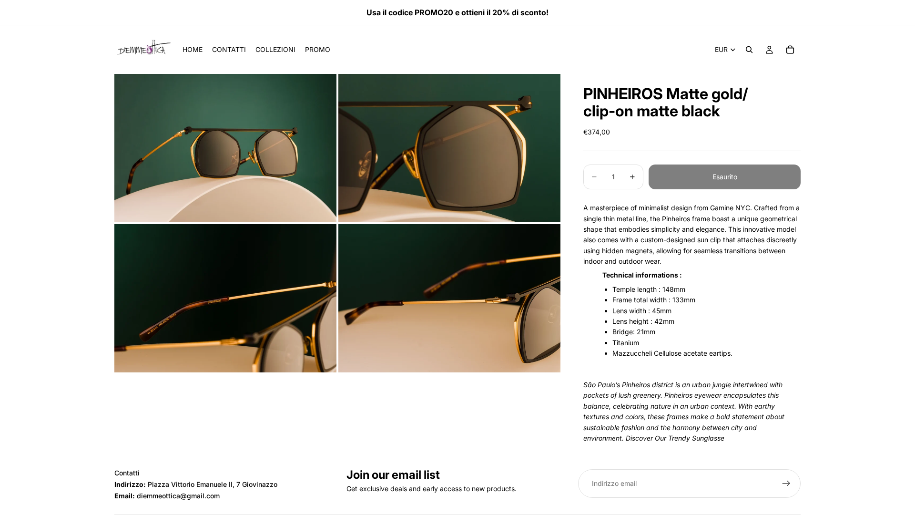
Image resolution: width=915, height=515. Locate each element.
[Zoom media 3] (225, 298)
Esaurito (724, 177)
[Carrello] (790, 49)
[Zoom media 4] (449, 298)
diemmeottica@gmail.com (178, 496)
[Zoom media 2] (449, 148)
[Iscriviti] (786, 484)
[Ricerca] (749, 49)
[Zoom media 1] (225, 148)
